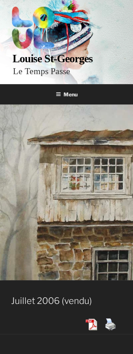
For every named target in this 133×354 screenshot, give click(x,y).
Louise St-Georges (53, 58)
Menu (71, 94)
